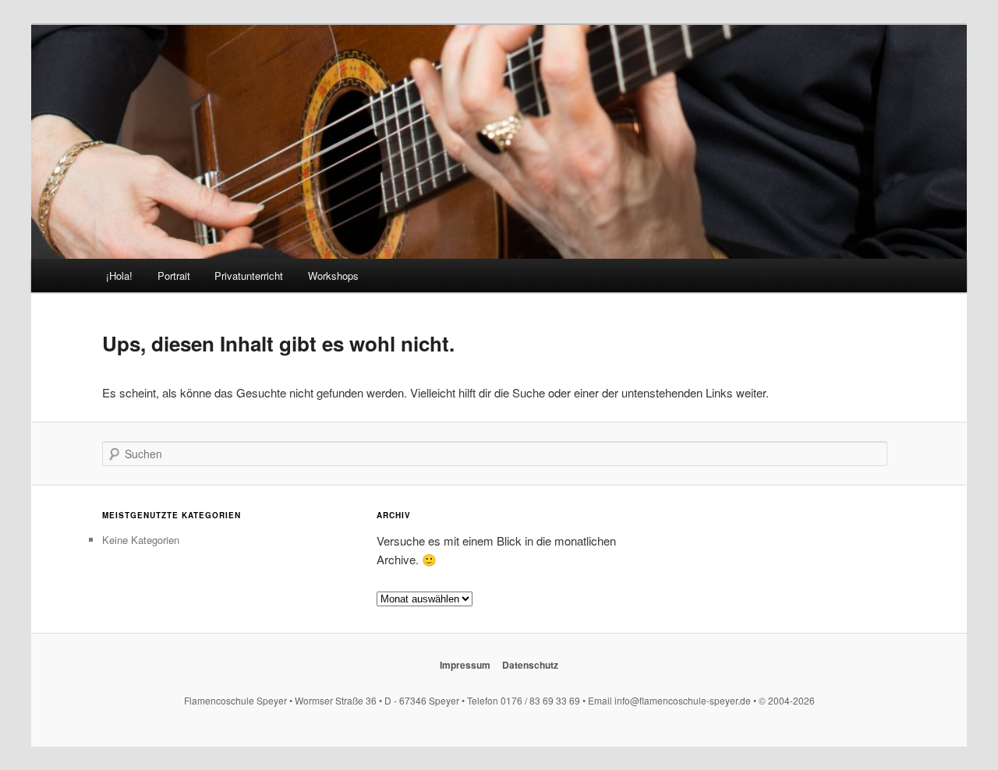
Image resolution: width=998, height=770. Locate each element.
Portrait (173, 275)
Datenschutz (530, 665)
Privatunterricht (248, 275)
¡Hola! (119, 275)
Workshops (333, 275)
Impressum (465, 665)
